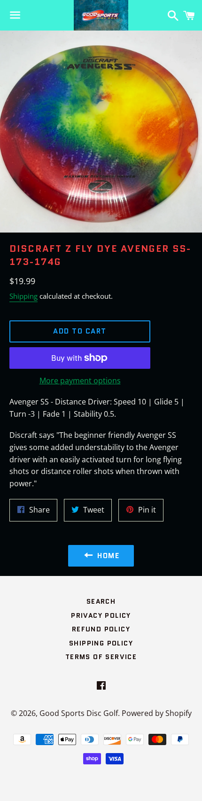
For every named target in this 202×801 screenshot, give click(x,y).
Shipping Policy (101, 643)
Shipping (23, 296)
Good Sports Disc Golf (78, 713)
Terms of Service (101, 656)
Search (101, 601)
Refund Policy (101, 629)
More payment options (80, 380)
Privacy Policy (101, 615)
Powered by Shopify (157, 713)
